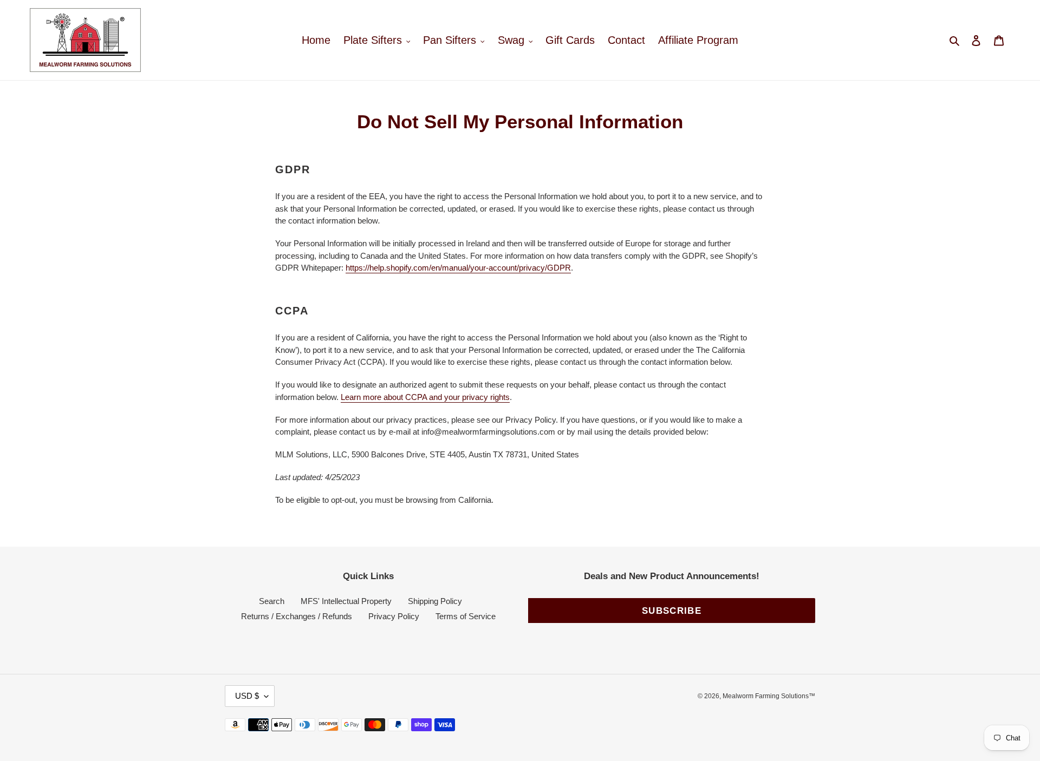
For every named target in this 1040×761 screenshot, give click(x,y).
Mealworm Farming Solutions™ (769, 696)
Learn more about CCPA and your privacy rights (425, 397)
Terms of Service (465, 616)
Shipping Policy (435, 601)
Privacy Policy (393, 616)
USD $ (247, 695)
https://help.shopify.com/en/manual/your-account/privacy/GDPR (458, 267)
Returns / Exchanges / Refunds (296, 616)
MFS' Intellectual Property (346, 601)
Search (271, 601)
